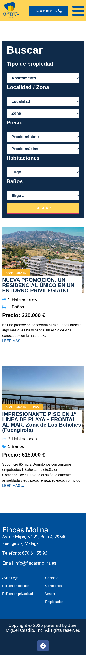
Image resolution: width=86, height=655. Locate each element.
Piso (36, 406)
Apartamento (16, 272)
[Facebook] (43, 645)
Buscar (43, 208)
